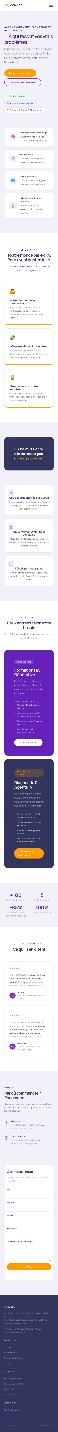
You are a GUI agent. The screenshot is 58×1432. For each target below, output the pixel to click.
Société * (11, 1202)
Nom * (10, 1189)
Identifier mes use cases (23, 82)
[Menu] (51, 5)
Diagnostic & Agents (14, 1358)
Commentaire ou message (20, 1241)
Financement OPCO (14, 1384)
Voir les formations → (28, 742)
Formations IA (10, 1352)
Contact (8, 1363)
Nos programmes (12, 1378)
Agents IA (8, 1389)
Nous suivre (12, 1409)
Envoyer (29, 1266)
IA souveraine (10, 1394)
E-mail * (10, 1215)
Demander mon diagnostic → (25, 853)
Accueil (7, 1347)
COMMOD (16, 5)
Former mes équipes (20, 73)
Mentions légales (47, 1425)
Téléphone (12, 1228)
